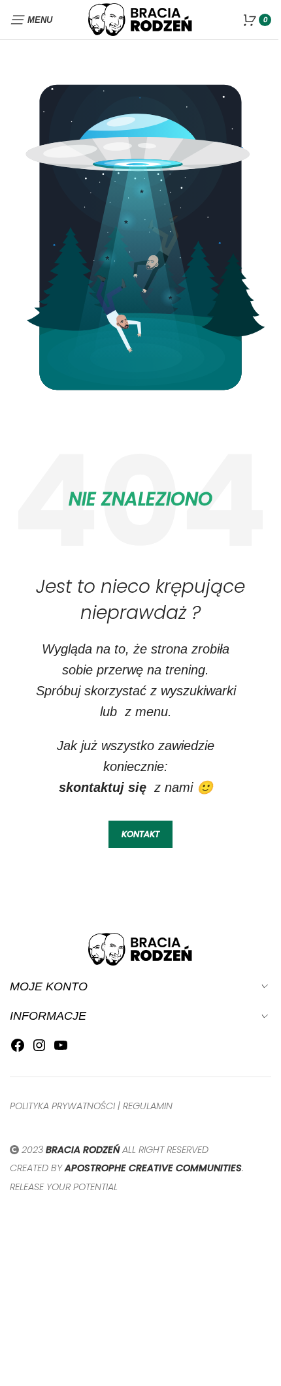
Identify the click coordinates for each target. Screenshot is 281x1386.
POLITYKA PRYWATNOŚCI (62, 1105)
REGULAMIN (148, 1105)
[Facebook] (17, 1049)
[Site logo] (140, 18)
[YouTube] (61, 1049)
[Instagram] (39, 1049)
